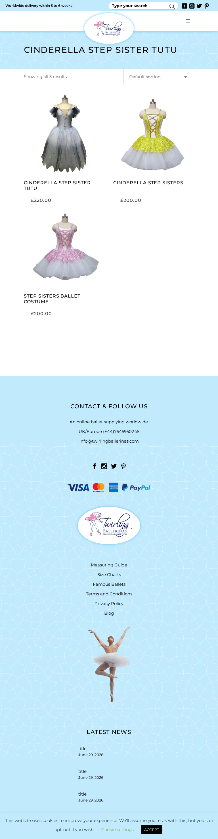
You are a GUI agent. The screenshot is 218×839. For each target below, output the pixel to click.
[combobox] (158, 77)
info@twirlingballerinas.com (109, 441)
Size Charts (109, 574)
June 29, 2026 (90, 754)
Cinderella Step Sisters (148, 182)
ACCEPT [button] (151, 829)
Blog (109, 613)
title (82, 748)
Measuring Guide (109, 565)
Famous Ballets (109, 584)
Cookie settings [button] (117, 829)
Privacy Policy (109, 603)
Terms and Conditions (109, 594)
